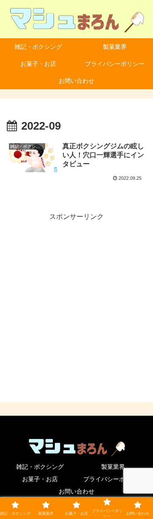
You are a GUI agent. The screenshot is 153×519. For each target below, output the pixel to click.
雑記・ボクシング (40, 466)
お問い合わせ (76, 491)
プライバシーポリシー (113, 479)
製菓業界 (113, 466)
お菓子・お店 (40, 479)
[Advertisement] (76, 299)
